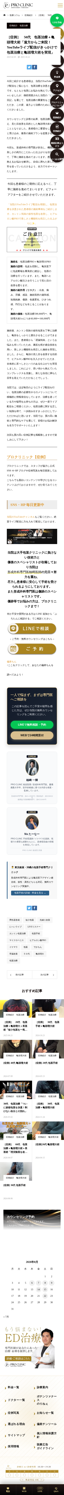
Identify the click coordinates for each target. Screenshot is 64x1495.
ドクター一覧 (16, 1399)
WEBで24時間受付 (32, 735)
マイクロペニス (16, 940)
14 (38, 1289)
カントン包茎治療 (17, 933)
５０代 (27, 954)
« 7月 (6, 1317)
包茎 (26, 947)
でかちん (38, 947)
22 (45, 1296)
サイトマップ (16, 1435)
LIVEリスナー (34, 927)
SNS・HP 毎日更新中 (27, 505)
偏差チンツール (47, 1424)
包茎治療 (13, 960)
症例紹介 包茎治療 (18, 25)
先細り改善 (45, 920)
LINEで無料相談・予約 (32, 724)
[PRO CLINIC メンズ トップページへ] (18, 5)
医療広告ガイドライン (45, 1446)
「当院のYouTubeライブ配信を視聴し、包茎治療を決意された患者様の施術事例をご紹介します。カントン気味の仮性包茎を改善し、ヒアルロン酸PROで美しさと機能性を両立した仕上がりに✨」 (32, 214)
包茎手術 (36, 933)
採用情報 (13, 1446)
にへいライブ (15, 927)
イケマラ (13, 947)
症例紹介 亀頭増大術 (16, 1055)
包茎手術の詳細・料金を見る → (30, 893)
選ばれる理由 (16, 1424)
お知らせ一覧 (45, 1412)
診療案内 (42, 1387)
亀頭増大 (40, 954)
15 (45, 1289)
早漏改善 (13, 954)
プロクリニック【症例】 (27, 457)
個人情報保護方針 (47, 1435)
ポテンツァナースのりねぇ (47, 1400)
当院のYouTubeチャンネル (21, 517)
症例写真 (13, 1412)
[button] (32, 662)
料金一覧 (13, 1387)
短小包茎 (30, 920)
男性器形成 (14, 920)
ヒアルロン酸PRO (38, 940)
